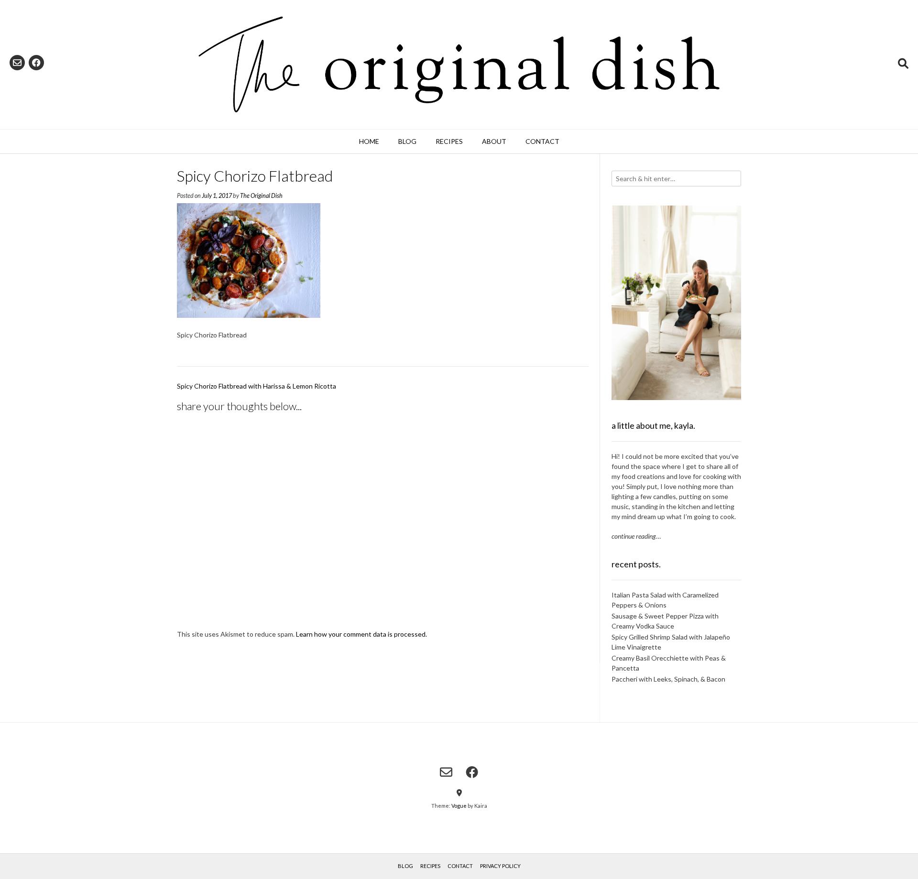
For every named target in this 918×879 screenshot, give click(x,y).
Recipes (449, 141)
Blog (407, 141)
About (494, 141)
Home (369, 141)
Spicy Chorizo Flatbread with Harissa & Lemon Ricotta (256, 386)
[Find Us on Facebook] (36, 62)
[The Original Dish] (459, 64)
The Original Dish (261, 195)
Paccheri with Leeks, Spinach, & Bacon (668, 679)
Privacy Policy (500, 866)
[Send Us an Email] (17, 62)
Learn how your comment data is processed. (361, 634)
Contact (542, 141)
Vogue (459, 806)
